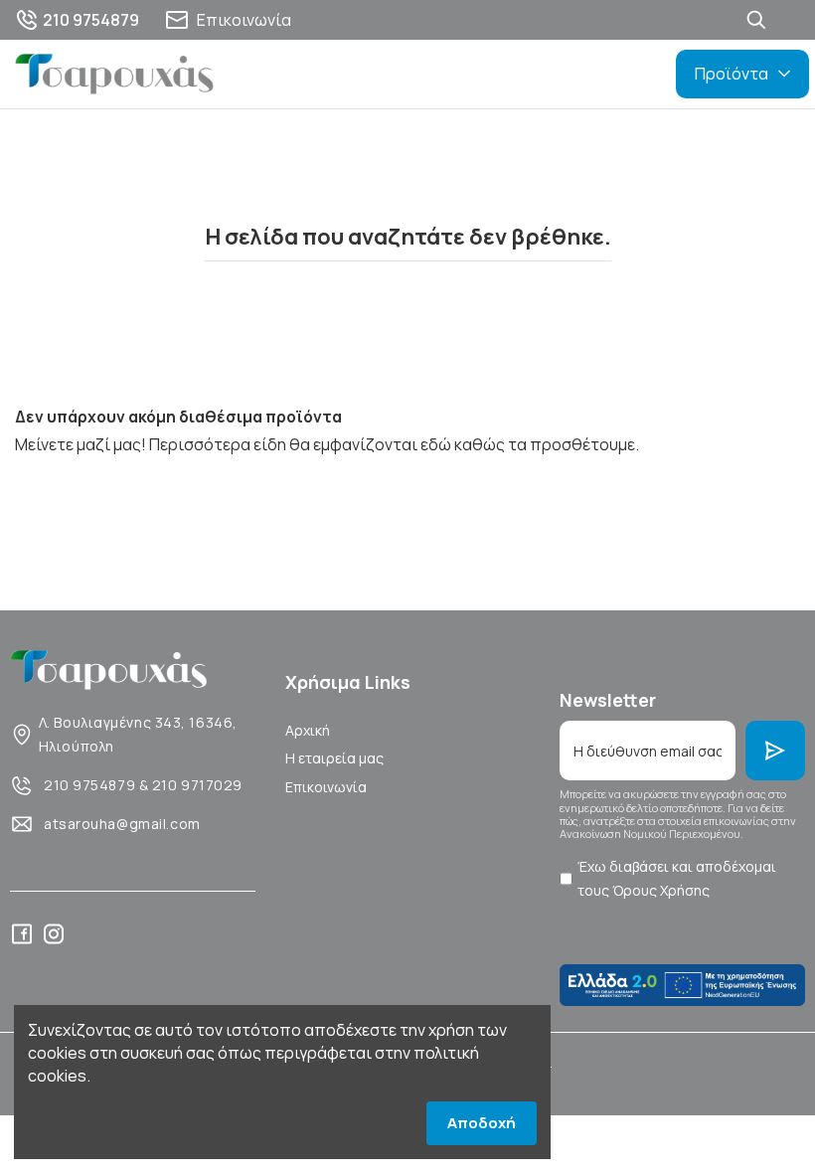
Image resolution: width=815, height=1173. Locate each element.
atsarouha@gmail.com (122, 823)
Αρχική (307, 730)
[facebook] (22, 934)
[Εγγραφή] (775, 750)
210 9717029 (197, 784)
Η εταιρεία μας (334, 758)
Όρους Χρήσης (661, 890)
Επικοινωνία (326, 786)
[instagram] (54, 934)
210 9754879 (89, 784)
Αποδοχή (481, 1122)
